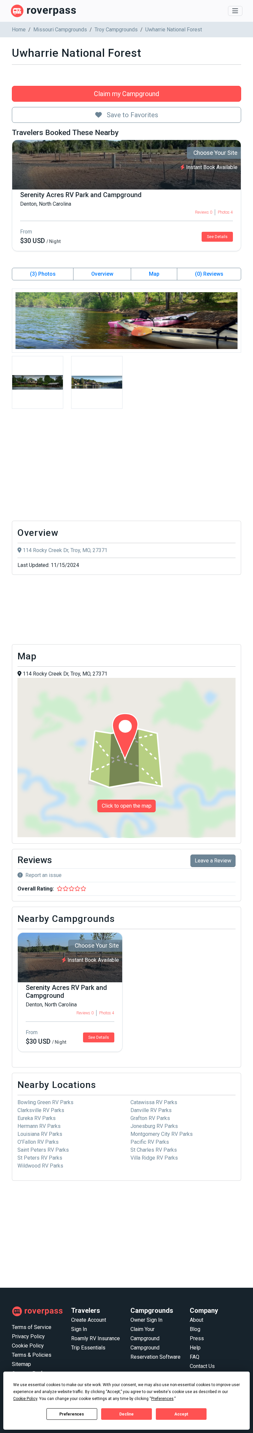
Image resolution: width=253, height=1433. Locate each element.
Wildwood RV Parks (40, 1166)
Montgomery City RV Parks (161, 1134)
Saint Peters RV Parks (43, 1150)
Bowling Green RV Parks (45, 1102)
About (196, 1320)
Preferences (71, 1414)
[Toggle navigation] (235, 11)
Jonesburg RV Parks (154, 1126)
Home (19, 29)
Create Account (88, 1320)
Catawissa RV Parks (153, 1102)
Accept (181, 1414)
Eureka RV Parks (36, 1118)
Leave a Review (213, 860)
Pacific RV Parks (149, 1142)
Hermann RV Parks (39, 1126)
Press (197, 1338)
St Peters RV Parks (39, 1158)
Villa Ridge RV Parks (154, 1158)
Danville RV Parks (151, 1110)
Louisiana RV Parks (39, 1134)
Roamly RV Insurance (95, 1338)
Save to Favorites (131, 115)
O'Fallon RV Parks (38, 1142)
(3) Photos (43, 274)
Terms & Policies (31, 1355)
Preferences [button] (162, 1398)
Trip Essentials (88, 1348)
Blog (195, 1329)
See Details (217, 236)
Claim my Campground (126, 94)
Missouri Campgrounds (60, 29)
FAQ (194, 1357)
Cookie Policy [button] (25, 1398)
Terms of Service (31, 1327)
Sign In (79, 1329)
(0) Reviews (209, 274)
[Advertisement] (126, 466)
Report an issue (43, 875)
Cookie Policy (28, 1346)
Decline (126, 1414)
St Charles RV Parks (153, 1150)
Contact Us (202, 1366)
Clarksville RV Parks (40, 1110)
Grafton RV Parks (150, 1118)
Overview (102, 274)
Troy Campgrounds (116, 29)
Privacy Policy (28, 1336)
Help (195, 1348)
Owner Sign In (146, 1320)
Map (154, 274)
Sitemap (21, 1364)
